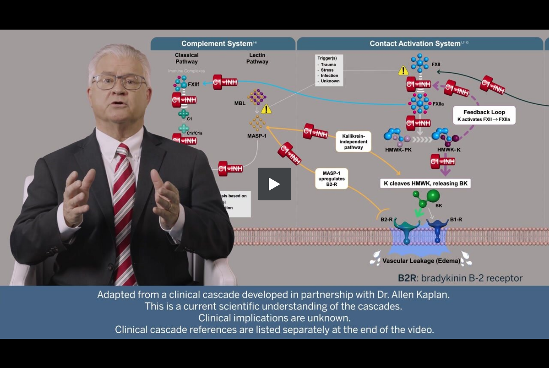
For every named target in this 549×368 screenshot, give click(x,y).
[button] (274, 184)
